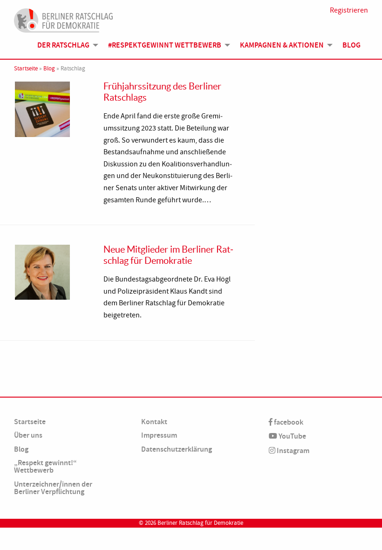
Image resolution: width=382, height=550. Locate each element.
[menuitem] (65, 45)
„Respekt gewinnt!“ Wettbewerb (45, 466)
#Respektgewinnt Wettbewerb (164, 45)
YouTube (291, 436)
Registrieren (349, 10)
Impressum (159, 435)
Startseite (26, 68)
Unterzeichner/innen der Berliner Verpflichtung (53, 487)
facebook (288, 422)
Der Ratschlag (63, 45)
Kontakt (154, 421)
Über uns (28, 435)
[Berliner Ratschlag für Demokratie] (63, 19)
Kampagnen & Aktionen (282, 45)
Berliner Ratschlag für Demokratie (200, 523)
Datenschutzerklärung (176, 449)
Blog (351, 45)
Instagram (292, 450)
